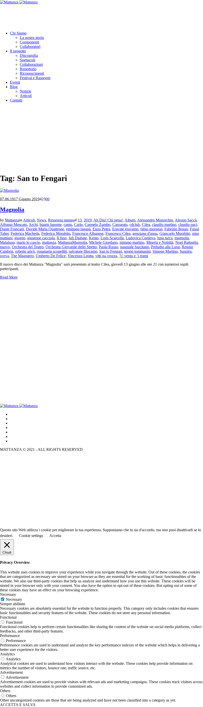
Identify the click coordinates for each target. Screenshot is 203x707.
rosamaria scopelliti (52, 251)
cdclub (134, 224)
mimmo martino (132, 242)
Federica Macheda (25, 233)
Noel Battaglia (186, 242)
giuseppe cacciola (41, 238)
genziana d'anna (144, 233)
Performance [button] (10, 636)
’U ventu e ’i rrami (133, 256)
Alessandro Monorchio (155, 220)
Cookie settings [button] (31, 535)
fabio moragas (151, 229)
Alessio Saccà (186, 220)
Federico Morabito (55, 233)
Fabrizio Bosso (176, 229)
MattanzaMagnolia (72, 242)
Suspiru (186, 251)
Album (130, 220)
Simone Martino (165, 251)
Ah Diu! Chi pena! (108, 220)
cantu (68, 224)
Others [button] (5, 691)
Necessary (14, 599)
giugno (19, 238)
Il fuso (62, 238)
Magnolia (12, 209)
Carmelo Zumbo (97, 224)
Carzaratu (119, 224)
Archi (33, 224)
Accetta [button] (55, 535)
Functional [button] (8, 617)
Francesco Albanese (87, 233)
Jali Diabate (78, 238)
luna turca (165, 238)
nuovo (5, 247)
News (41, 220)
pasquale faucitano (134, 247)
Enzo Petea (101, 229)
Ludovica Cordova (140, 238)
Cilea (146, 224)
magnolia (182, 238)
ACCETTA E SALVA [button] (18, 705)
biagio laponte (51, 224)
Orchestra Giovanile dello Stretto (71, 247)
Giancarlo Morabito (174, 233)
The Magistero (22, 256)
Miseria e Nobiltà (159, 242)
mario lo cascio (28, 242)
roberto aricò (25, 251)
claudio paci (187, 224)
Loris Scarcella (112, 238)
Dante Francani (12, 229)
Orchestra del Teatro (28, 247)
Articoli (29, 220)
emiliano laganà (78, 229)
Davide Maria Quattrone (45, 229)
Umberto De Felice (51, 256)
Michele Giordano (103, 242)
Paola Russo (108, 247)
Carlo (78, 224)
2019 (88, 220)
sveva (4, 256)
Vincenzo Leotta (80, 256)
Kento (94, 238)
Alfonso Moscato (13, 224)
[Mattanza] (19, 2)
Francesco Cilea (117, 233)
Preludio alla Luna (165, 247)
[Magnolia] (9, 190)
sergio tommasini (137, 251)
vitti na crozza (106, 256)
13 (80, 220)
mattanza (49, 242)
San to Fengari (110, 251)
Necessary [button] (8, 594)
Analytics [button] (7, 654)
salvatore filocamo (83, 251)
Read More (9, 277)
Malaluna (7, 242)
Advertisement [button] (11, 672)
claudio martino (164, 224)
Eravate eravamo (125, 229)
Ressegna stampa (61, 220)
